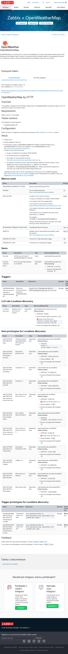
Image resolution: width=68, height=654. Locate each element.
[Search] (43, 2)
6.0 (22, 87)
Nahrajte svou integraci (59, 34)
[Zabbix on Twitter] (24, 641)
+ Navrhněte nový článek (9, 564)
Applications (33, 23)
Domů (3, 34)
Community (35, 2)
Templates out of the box (46, 132)
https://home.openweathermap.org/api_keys (17, 148)
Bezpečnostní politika (10, 647)
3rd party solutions (40, 78)
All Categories (21, 23)
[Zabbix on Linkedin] (39, 641)
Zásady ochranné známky (46, 647)
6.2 (20, 87)
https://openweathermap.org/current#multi (16, 173)
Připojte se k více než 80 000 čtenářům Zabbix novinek (19, 634)
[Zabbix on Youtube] (43, 641)
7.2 (13, 87)
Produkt (8, 34)
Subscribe (38, 638)
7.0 (16, 87)
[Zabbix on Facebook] (29, 641)
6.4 (18, 87)
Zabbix (7, 2)
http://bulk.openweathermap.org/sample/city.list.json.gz (24, 160)
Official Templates (46, 23)
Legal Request (59, 647)
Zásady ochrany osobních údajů (27, 647)
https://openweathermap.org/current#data (21, 175)
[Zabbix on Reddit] (34, 641)
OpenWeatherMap (14, 78)
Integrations (15, 34)
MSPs (29, 2)
